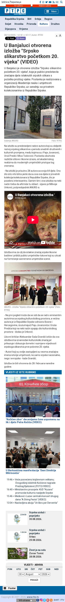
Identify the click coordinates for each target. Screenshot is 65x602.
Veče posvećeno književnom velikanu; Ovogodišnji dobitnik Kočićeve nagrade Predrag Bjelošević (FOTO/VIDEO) (31, 483)
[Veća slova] (60, 35)
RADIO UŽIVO (45, 6)
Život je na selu (37, 550)
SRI (26, 569)
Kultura (44, 24)
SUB (48, 569)
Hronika (18, 24)
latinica (5, 2)
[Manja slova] (56, 35)
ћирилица (15, 2)
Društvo (55, 24)
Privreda (31, 24)
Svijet (8, 24)
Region (48, 19)
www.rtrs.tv (33, 597)
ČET (33, 569)
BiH (29, 19)
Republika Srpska (14, 19)
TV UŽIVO (18, 6)
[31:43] (17, 553)
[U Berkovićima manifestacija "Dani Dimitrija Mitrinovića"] (33, 446)
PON (10, 569)
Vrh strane (24, 600)
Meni (53, 11)
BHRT (56, 600)
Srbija (38, 19)
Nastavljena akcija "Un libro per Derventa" (32, 502)
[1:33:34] (17, 536)
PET (40, 569)
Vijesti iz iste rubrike (21, 372)
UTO (18, 569)
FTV (62, 600)
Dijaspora (10, 29)
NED (56, 569)
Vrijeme (23, 29)
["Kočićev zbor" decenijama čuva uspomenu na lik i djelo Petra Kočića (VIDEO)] (33, 395)
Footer (12, 588)
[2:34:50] (17, 519)
